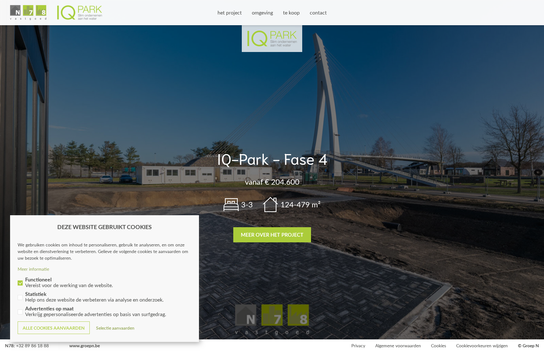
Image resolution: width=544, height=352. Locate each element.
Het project (230, 12)
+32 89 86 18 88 (32, 345)
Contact (318, 12)
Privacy (358, 345)
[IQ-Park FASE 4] (56, 12)
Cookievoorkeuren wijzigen (482, 345)
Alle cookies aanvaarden (54, 328)
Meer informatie (33, 269)
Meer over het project (272, 235)
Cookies (438, 345)
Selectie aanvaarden (115, 328)
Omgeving (262, 12)
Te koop (291, 12)
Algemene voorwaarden (398, 345)
